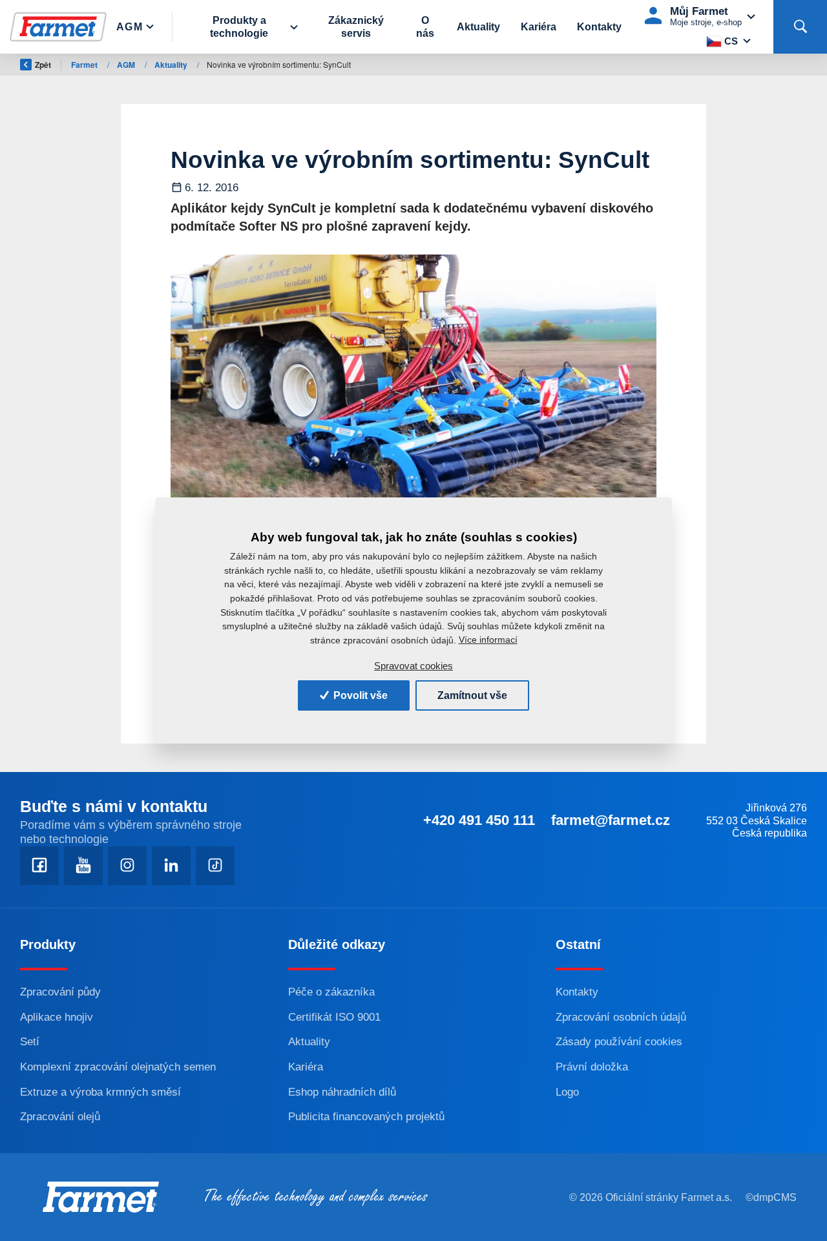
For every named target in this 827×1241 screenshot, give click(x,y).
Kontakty (599, 26)
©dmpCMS (771, 1197)
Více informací (488, 639)
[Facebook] (39, 865)
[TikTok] (215, 865)
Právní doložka (592, 1067)
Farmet (85, 64)
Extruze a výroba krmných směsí (100, 1092)
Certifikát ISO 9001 (334, 1017)
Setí (29, 1042)
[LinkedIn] (171, 865)
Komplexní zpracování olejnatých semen (118, 1067)
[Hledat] (800, 27)
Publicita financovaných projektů (366, 1117)
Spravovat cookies (413, 665)
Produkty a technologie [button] (239, 26)
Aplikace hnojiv (56, 1017)
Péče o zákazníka (331, 992)
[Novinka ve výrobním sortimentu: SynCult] (413, 391)
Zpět (43, 64)
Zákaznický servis (356, 26)
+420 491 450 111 (479, 820)
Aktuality (478, 26)
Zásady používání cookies (619, 1042)
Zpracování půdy (60, 992)
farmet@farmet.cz (610, 820)
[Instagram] (127, 865)
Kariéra (538, 26)
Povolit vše (359, 695)
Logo (567, 1092)
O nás (425, 26)
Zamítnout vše (472, 695)
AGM (127, 64)
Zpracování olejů (60, 1117)
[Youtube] (83, 865)
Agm (129, 26)
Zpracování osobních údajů (621, 1017)
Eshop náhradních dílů (342, 1092)
